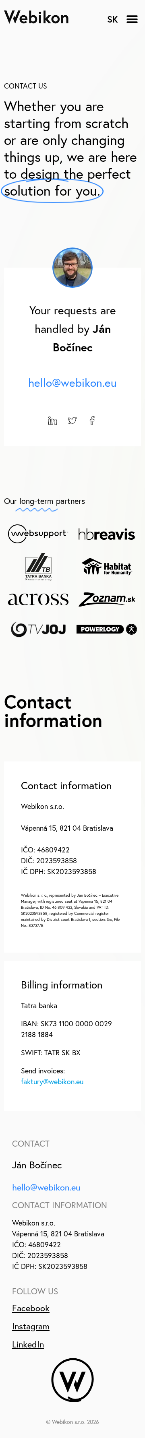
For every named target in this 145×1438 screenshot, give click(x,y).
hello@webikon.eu (72, 382)
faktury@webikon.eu (52, 1081)
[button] (132, 19)
